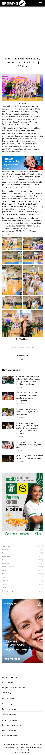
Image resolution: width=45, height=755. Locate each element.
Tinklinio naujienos (9, 714)
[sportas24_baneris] (22, 662)
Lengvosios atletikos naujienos (13, 687)
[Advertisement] (22, 30)
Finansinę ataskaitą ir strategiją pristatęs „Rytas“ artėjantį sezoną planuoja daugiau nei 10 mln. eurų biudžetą (28, 428)
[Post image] (8, 380)
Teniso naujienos (8, 692)
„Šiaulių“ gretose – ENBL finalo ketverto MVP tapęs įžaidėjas (29, 456)
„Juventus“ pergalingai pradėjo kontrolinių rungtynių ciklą (28, 444)
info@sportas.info (31, 750)
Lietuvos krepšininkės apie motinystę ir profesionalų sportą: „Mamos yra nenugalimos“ (27, 397)
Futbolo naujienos (8, 682)
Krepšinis (21, 347)
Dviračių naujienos (9, 704)
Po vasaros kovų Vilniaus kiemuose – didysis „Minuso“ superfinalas (28, 412)
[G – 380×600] (22, 536)
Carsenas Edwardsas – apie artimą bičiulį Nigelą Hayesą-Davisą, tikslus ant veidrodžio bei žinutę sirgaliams (28, 380)
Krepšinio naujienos (9, 677)
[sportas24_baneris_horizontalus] (22, 169)
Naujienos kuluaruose (10, 735)
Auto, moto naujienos (10, 720)
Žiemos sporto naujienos (11, 725)
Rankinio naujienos (9, 709)
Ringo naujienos (8, 699)
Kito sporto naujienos (10, 730)
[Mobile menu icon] (40, 3)
